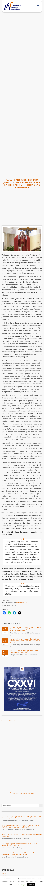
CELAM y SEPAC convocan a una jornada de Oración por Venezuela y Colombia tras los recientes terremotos (25, 628)
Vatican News (21, 603)
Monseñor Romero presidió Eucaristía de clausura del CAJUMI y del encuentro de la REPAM (25, 640)
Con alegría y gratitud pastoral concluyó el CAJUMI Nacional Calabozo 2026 (19, 844)
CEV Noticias (6, 876)
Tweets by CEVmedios (9, 721)
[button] (42, 2)
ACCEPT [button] (31, 884)
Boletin (4, 873)
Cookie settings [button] (20, 884)
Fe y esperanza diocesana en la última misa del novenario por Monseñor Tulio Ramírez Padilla (22, 853)
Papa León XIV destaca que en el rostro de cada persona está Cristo (25, 651)
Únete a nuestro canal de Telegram (22, 793)
